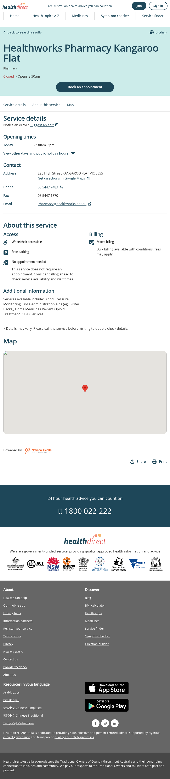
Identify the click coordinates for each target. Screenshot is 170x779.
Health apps (93, 613)
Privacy (8, 644)
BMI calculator (95, 605)
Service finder (153, 16)
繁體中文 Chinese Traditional (23, 715)
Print (163, 461)
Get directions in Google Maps (61, 178)
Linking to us (12, 613)
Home (14, 16)
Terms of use (12, 636)
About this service (46, 105)
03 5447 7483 (48, 187)
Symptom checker (115, 16)
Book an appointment (85, 87)
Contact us (10, 659)
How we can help (15, 598)
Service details (14, 105)
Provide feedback (15, 667)
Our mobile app (14, 605)
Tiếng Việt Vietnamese (18, 723)
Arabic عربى (11, 692)
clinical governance (16, 737)
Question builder (97, 644)
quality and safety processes (74, 737)
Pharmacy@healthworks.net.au (62, 204)
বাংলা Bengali (11, 700)
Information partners (18, 621)
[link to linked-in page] (115, 723)
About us (9, 675)
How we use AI (13, 652)
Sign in (158, 6)
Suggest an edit (42, 125)
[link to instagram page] (105, 723)
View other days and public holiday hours (35, 153)
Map (70, 105)
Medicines (80, 16)
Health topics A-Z (46, 16)
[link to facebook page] (96, 723)
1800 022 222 (87, 511)
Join (139, 6)
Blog (88, 598)
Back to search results (24, 32)
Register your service (17, 628)
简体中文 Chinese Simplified (22, 708)
